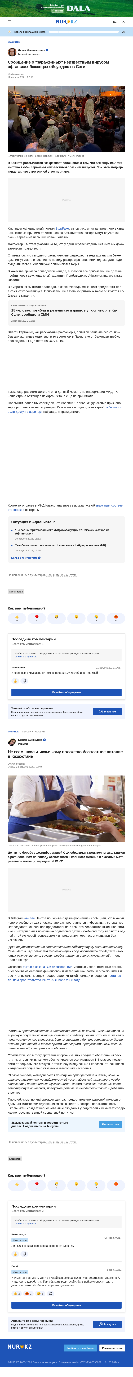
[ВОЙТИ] (123, 21)
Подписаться (110, 1124)
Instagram (110, 711)
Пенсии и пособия (33, 732)
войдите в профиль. (26, 656)
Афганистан (16, 591)
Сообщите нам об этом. (61, 575)
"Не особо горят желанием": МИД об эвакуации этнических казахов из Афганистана (62, 532)
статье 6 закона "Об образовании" (47, 967)
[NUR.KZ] (66, 21)
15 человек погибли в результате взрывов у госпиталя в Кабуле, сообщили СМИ (64, 312)
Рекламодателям (112, 1348)
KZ (115, 21)
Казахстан (15, 1158)
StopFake (62, 228)
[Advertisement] (66, 200)
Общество (14, 42)
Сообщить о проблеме (80, 1348)
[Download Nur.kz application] (66, 8)
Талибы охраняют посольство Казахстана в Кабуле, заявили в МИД (60, 545)
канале (30, 918)
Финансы (13, 732)
